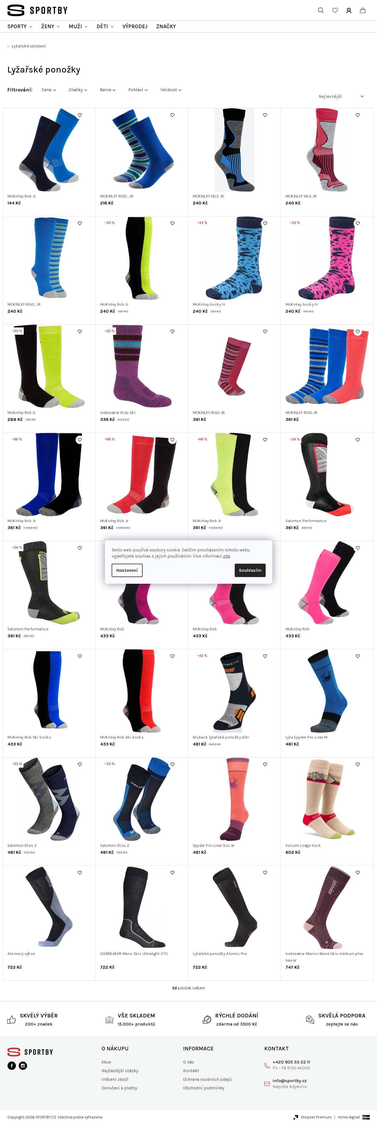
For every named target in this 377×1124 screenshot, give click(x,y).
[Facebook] (12, 1066)
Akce (106, 1062)
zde (226, 556)
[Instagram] (23, 1066)
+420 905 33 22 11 (291, 1062)
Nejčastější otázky (120, 1070)
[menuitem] (20, 26)
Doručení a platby (119, 1088)
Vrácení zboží (115, 1079)
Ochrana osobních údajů (207, 1079)
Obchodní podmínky (203, 1088)
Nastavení (127, 570)
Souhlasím (250, 570)
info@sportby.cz (290, 1080)
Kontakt (191, 1070)
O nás (188, 1062)
